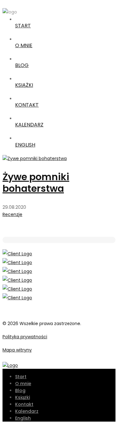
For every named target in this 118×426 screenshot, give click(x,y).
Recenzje (12, 214)
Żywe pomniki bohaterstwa (36, 182)
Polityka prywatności (25, 337)
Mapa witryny (17, 350)
